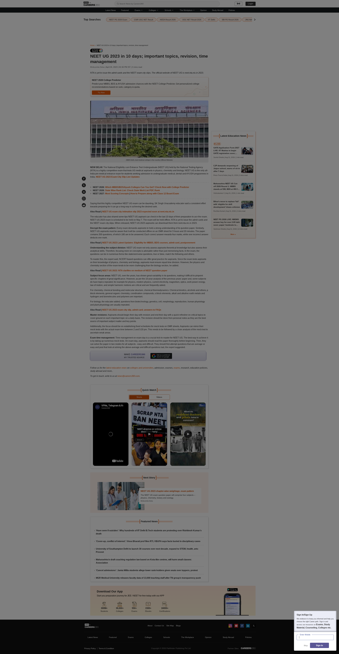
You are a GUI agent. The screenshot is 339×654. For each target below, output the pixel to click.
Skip (306, 645)
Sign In (319, 645)
